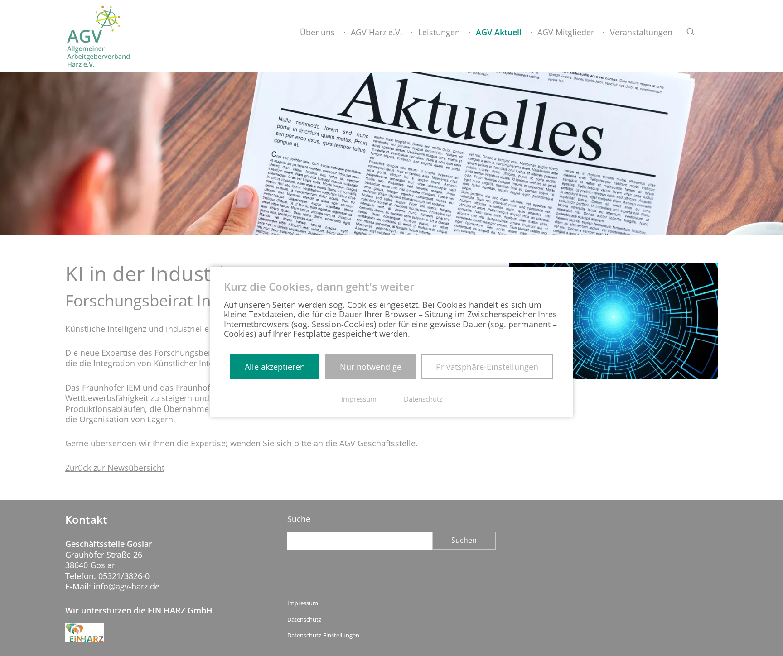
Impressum (302, 603)
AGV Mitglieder (565, 32)
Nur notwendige (370, 366)
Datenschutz (304, 619)
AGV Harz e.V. (376, 32)
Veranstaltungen (641, 32)
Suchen (464, 540)
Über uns (317, 32)
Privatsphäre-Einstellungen (487, 366)
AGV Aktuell (499, 32)
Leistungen (439, 32)
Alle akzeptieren (275, 366)
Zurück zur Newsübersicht (114, 468)
